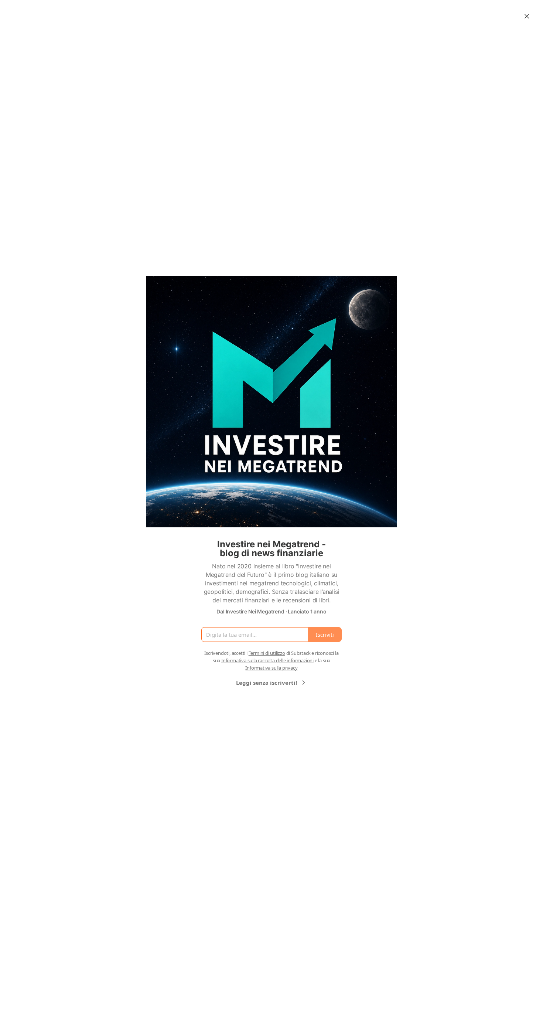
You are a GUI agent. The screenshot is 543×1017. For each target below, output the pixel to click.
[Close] (526, 16)
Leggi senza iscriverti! (266, 682)
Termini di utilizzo (267, 653)
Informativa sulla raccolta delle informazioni (267, 660)
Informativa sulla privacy (271, 667)
